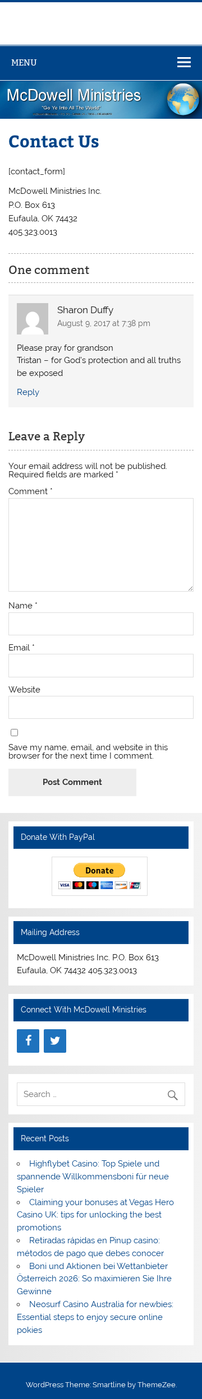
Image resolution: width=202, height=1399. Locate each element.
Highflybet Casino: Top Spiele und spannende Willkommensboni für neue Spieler (93, 1177)
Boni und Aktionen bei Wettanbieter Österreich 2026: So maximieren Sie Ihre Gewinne (94, 1279)
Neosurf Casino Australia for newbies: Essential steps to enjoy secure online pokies (95, 1317)
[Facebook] (28, 1041)
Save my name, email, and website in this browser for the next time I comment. (88, 751)
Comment (30, 491)
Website (24, 690)
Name (23, 606)
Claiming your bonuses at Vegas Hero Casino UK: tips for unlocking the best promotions (95, 1215)
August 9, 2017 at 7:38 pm (103, 323)
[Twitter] (55, 1041)
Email (21, 648)
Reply (28, 392)
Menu (24, 62)
